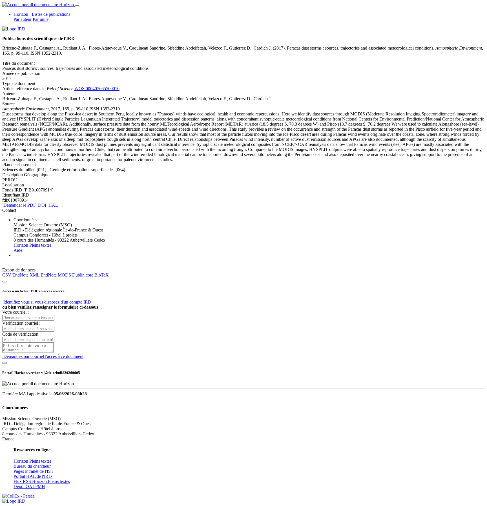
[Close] (4, 281)
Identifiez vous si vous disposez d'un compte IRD (46, 302)
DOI (41, 205)
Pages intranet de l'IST (34, 471)
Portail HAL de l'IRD (33, 476)
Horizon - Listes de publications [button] (42, 14)
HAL (52, 205)
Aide (18, 250)
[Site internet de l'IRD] (13, 28)
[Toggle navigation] (77, 6)
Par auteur (23, 19)
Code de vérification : (21, 334)
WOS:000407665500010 (96, 88)
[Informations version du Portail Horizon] (13, 501)
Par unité (40, 19)
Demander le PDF (19, 205)
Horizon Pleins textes (32, 245)
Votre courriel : (15, 312)
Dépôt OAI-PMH (29, 486)
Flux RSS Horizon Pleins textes (42, 481)
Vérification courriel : (21, 323)
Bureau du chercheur (32, 466)
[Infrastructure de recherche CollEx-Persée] (18, 496)
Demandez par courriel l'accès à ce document (42, 356)
